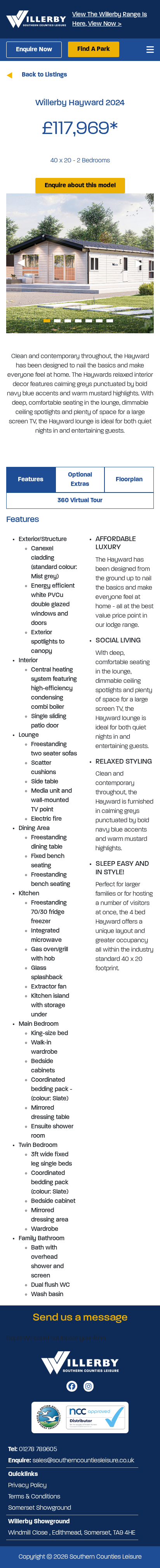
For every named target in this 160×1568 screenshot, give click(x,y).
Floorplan (129, 480)
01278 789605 (38, 1449)
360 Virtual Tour (80, 501)
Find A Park (93, 49)
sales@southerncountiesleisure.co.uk (83, 1461)
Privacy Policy (27, 1486)
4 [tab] (78, 320)
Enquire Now (34, 50)
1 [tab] (46, 320)
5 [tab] (88, 320)
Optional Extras (80, 479)
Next (139, 263)
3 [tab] (67, 320)
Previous (21, 263)
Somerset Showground (39, 1508)
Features (30, 480)
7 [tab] (109, 320)
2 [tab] (57, 320)
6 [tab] (99, 320)
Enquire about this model (80, 186)
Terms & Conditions (34, 1497)
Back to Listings (44, 75)
